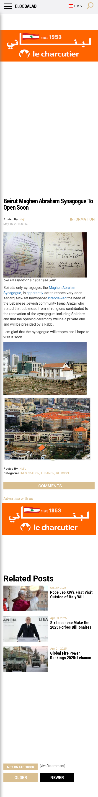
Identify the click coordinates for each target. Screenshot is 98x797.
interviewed (57, 298)
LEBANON (47, 473)
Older (20, 777)
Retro (46, 19)
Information (82, 219)
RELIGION (62, 473)
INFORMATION (30, 473)
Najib (23, 219)
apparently (35, 293)
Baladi (62, 19)
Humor (29, 19)
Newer (57, 777)
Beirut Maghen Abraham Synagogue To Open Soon (48, 204)
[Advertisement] (49, 143)
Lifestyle (10, 19)
